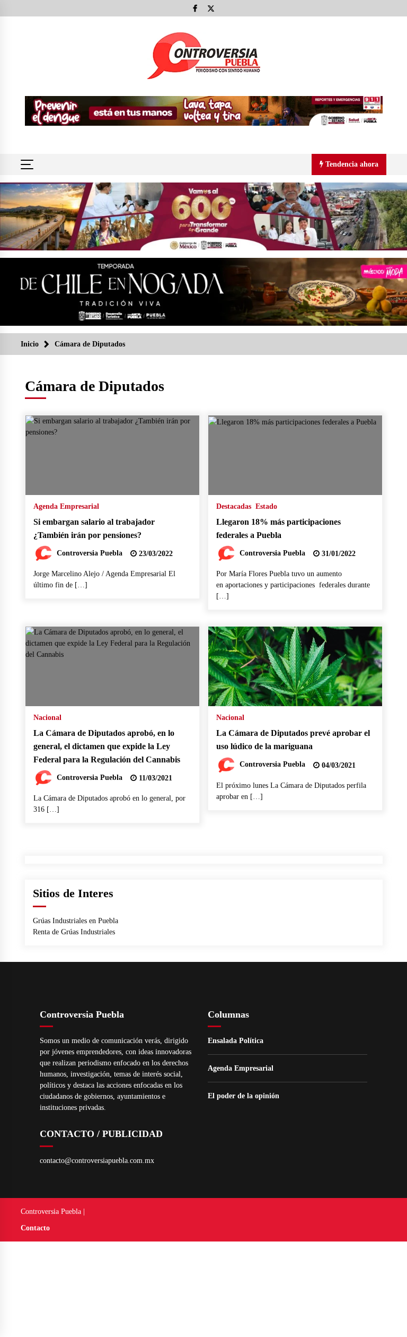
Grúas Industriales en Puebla (75, 921)
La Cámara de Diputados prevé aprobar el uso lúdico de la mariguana (293, 739)
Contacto (35, 1228)
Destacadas (233, 506)
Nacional (47, 718)
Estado (266, 506)
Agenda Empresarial (66, 506)
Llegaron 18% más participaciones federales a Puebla (278, 528)
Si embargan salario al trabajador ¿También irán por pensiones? (94, 528)
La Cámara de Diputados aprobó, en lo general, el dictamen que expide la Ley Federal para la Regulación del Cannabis (106, 746)
